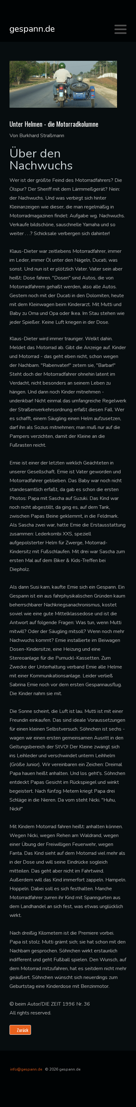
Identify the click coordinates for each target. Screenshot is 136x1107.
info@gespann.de (26, 1069)
